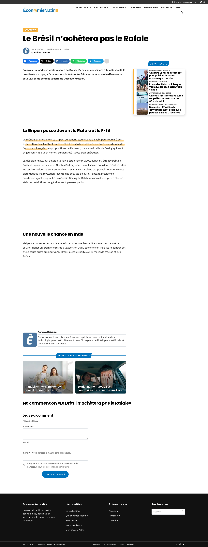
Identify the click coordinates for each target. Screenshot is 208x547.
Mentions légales (75, 530)
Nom (26, 442)
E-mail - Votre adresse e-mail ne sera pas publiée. (47, 453)
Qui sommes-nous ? (77, 515)
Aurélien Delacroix (47, 332)
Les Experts (118, 7)
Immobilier (151, 7)
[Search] (182, 511)
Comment (28, 426)
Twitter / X (114, 515)
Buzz (179, 7)
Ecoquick (30, 29)
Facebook (114, 511)
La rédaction (73, 511)
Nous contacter (74, 525)
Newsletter (72, 520)
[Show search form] (181, 12)
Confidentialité (94, 544)
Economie (82, 7)
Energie (136, 7)
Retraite (166, 7)
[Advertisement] (74, 104)
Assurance (101, 7)
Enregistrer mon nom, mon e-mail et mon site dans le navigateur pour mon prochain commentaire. (52, 465)
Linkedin (113, 520)
